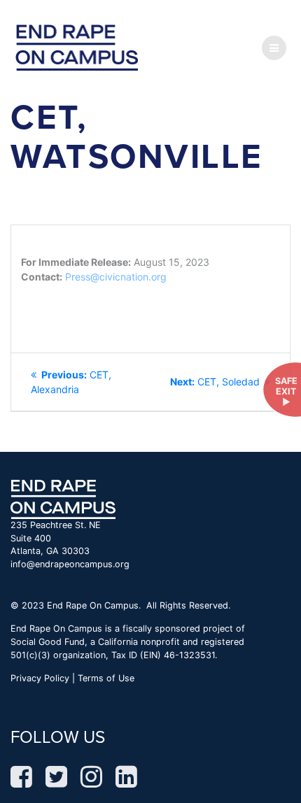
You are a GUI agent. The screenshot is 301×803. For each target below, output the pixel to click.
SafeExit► (286, 392)
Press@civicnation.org (116, 277)
